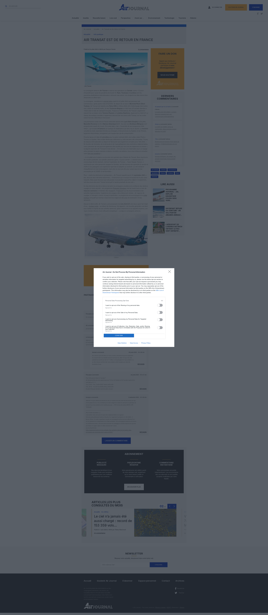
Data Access (134, 343)
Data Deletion (122, 343)
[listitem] (134, 301)
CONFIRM (119, 335)
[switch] (160, 305)
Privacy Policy (145, 343)
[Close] (170, 272)
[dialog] (134, 307)
